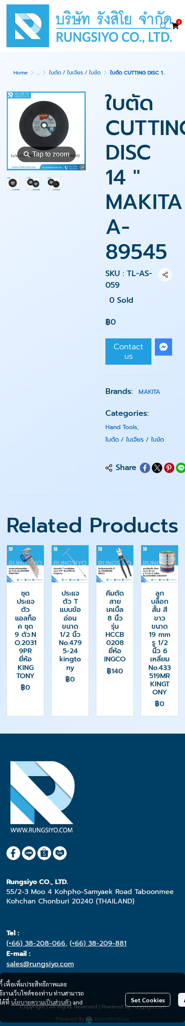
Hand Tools (122, 427)
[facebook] (13, 853)
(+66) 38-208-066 (35, 943)
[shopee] (44, 853)
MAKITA (149, 391)
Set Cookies (148, 1000)
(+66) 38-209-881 (98, 943)
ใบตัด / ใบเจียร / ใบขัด (75, 73)
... (38, 73)
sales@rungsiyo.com (40, 964)
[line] (29, 853)
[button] (163, 26)
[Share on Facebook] (145, 468)
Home (20, 73)
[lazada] (60, 853)
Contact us (128, 351)
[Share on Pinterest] (169, 468)
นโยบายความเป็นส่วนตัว (41, 1002)
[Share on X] (157, 468)
